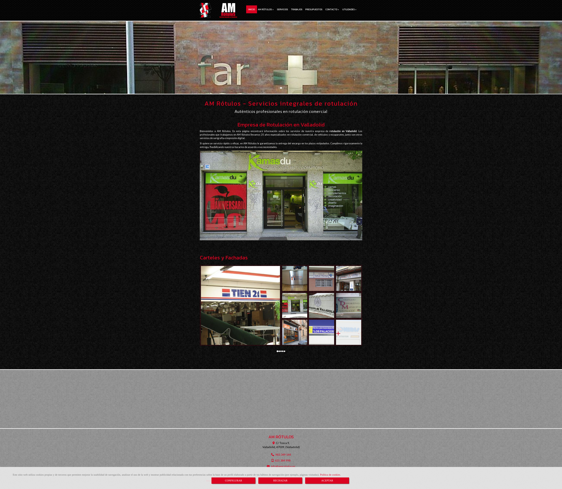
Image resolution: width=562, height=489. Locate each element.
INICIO (251, 9)
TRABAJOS (296, 9)
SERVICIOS (282, 9)
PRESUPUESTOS (313, 9)
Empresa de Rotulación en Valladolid (281, 125)
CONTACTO (331, 9)
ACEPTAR (327, 480)
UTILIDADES (348, 9)
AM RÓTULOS (265, 9)
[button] (42, 57)
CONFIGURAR (233, 480)
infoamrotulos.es (283, 466)
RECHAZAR (280, 480)
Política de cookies (330, 474)
